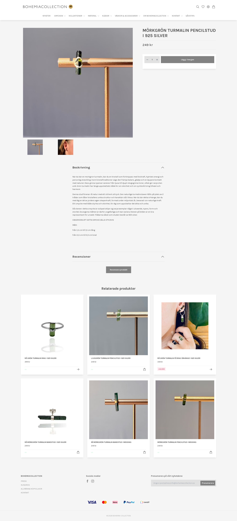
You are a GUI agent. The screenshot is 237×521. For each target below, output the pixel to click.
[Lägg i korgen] (144, 369)
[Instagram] (92, 481)
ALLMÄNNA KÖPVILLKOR (31, 489)
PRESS (24, 481)
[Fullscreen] (78, 83)
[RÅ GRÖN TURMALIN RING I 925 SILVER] (78, 369)
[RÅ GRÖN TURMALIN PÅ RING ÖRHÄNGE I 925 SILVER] (210, 369)
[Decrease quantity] (147, 59)
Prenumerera (208, 483)
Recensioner (81, 256)
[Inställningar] (208, 7)
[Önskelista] (203, 7)
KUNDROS (25, 485)
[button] (130, 84)
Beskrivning (81, 167)
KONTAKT (25, 493)
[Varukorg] (213, 7)
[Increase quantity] (157, 59)
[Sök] (197, 7)
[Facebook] (87, 481)
